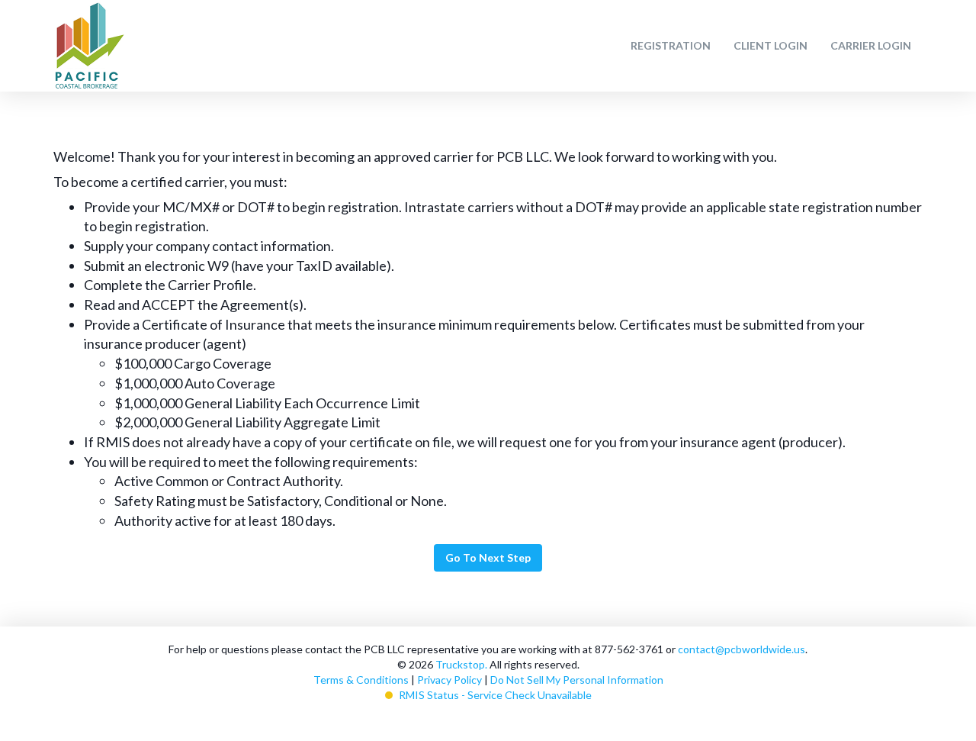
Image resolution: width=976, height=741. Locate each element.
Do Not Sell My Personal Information (576, 679)
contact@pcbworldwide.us (741, 649)
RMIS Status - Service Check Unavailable (495, 694)
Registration (671, 45)
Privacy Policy (449, 679)
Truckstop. (461, 664)
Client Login (770, 45)
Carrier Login (870, 45)
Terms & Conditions (361, 679)
